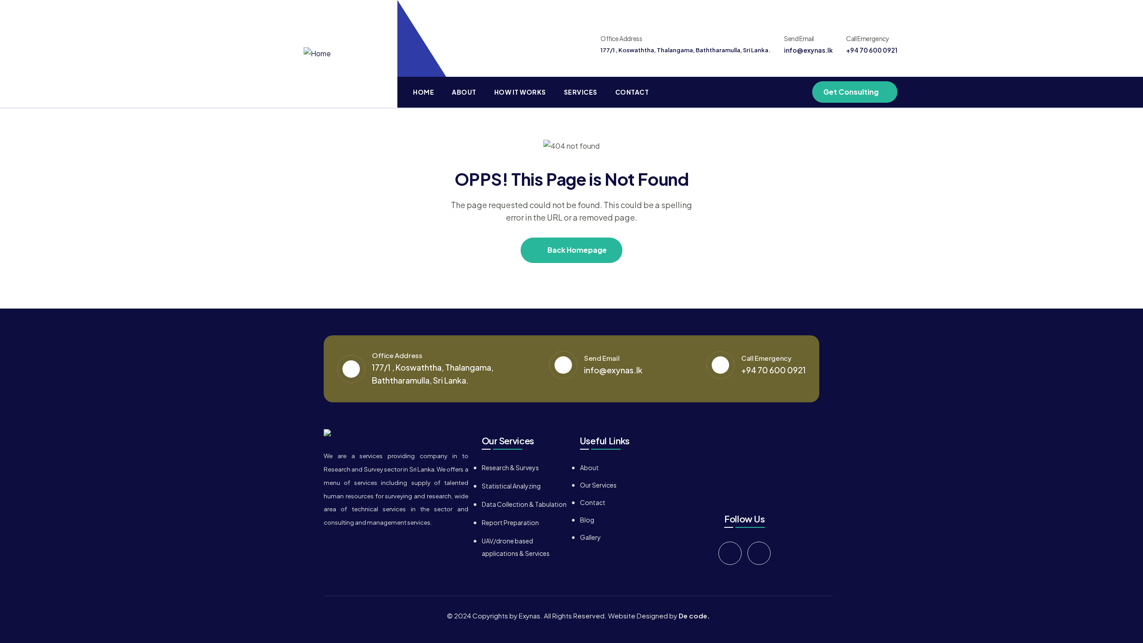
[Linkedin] (759, 553)
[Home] (317, 53)
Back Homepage (576, 250)
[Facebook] (730, 553)
